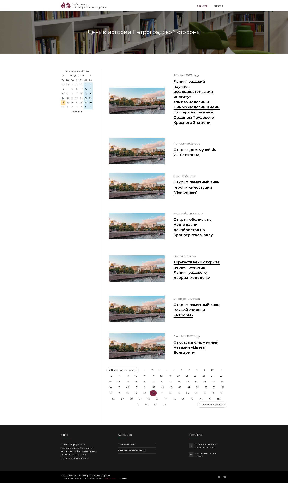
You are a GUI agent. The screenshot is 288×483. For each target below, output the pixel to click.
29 (136, 381)
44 (145, 387)
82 (146, 404)
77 (192, 399)
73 (157, 399)
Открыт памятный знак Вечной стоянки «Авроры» (196, 309)
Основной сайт (126, 444)
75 (174, 399)
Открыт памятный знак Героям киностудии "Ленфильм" (196, 187)
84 (164, 404)
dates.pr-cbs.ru (110, 478)
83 (155, 404)
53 (223, 387)
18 (161, 375)
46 (162, 387)
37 (205, 381)
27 (118, 381)
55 (119, 393)
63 (187, 393)
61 (171, 393)
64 (196, 393)
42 (127, 387)
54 (111, 393)
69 (122, 399)
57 (136, 393)
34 (179, 381)
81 (138, 404)
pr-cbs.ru (199, 456)
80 (218, 399)
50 (197, 387)
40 (110, 387)
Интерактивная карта (132, 450)
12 (111, 375)
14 (128, 375)
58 (144, 393)
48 (179, 387)
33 (170, 381)
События (202, 6)
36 (196, 381)
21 (187, 375)
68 (113, 399)
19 (170, 375)
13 (120, 375)
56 (127, 393)
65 (205, 393)
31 (154, 381)
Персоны (219, 6)
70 (131, 399)
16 (144, 375)
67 (221, 393)
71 (140, 399)
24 (212, 375)
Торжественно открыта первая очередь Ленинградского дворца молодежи (197, 270)
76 (183, 399)
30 (145, 381)
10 (212, 370)
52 (214, 387)
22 (195, 375)
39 (222, 381)
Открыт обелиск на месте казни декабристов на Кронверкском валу (193, 227)
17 (153, 375)
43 (136, 387)
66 (213, 393)
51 (206, 387)
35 (188, 381)
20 (178, 375)
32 (162, 381)
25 (221, 375)
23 (204, 375)
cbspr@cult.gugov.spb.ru (206, 453)
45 (154, 387)
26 (110, 381)
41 (119, 387)
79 (209, 399)
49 (189, 387)
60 (162, 393)
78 (201, 399)
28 (127, 381)
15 (136, 375)
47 (171, 387)
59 (153, 393)
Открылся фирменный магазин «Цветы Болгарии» (196, 347)
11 (220, 370)
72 (148, 399)
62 (179, 393)
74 (166, 399)
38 (213, 381)
